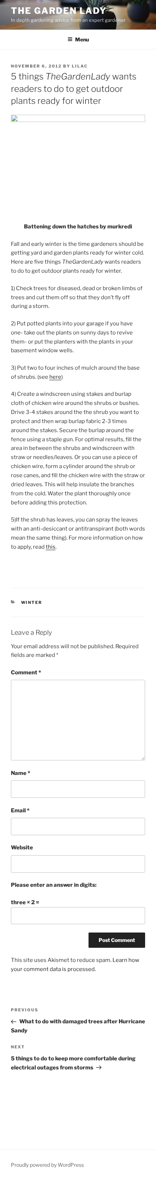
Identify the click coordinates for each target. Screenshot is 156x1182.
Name (20, 773)
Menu (82, 39)
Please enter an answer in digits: (54, 885)
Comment (26, 672)
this (51, 547)
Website (22, 847)
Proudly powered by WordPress (47, 1165)
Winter (31, 602)
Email (20, 810)
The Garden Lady (59, 10)
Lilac (80, 66)
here (55, 377)
